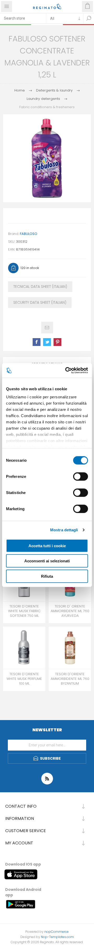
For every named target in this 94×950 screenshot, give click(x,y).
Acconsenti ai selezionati (47, 561)
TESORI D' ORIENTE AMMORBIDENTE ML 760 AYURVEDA (70, 611)
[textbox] (23, 18)
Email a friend (47, 327)
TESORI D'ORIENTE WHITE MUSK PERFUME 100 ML (24, 679)
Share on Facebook (36, 342)
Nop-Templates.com (57, 937)
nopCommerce (56, 931)
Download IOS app (23, 864)
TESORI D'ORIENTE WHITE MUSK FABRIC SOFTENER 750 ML (24, 611)
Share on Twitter (47, 342)
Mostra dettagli (64, 530)
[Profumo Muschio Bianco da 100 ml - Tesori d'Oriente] (24, 647)
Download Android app (23, 892)
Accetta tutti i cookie (47, 545)
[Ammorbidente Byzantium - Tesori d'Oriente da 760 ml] (70, 647)
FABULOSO (28, 233)
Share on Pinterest (57, 342)
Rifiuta (47, 576)
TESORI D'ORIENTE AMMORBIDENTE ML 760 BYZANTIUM (70, 679)
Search (89, 18)
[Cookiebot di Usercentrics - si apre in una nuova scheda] (66, 370)
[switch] (80, 476)
